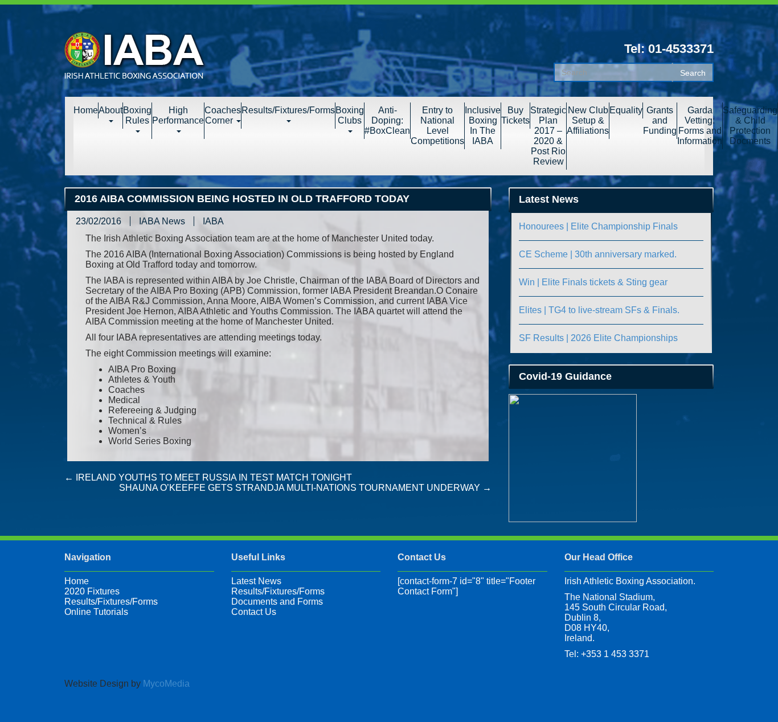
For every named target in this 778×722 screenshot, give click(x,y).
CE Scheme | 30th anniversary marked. (598, 254)
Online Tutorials (96, 612)
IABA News (162, 221)
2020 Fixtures (92, 591)
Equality (625, 110)
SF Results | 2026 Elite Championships (598, 338)
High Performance (178, 115)
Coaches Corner (222, 115)
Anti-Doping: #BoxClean (387, 120)
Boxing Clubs (349, 115)
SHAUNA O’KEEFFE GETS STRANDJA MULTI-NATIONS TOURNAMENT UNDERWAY (305, 488)
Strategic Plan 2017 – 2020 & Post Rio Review (548, 135)
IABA (213, 221)
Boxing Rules (137, 115)
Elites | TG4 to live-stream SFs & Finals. (599, 310)
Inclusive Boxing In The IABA (483, 125)
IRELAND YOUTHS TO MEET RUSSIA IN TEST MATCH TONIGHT (208, 477)
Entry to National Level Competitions (437, 125)
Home (85, 110)
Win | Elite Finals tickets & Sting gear (593, 282)
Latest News (256, 581)
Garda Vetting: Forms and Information (699, 125)
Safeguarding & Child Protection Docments (750, 125)
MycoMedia (166, 683)
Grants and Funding (660, 120)
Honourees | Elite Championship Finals (598, 226)
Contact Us (253, 612)
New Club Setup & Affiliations (588, 120)
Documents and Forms (277, 601)
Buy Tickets (515, 115)
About (110, 110)
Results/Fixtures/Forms (288, 110)
